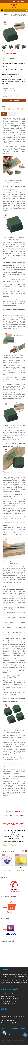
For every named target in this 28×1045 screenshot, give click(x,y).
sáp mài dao (20, 844)
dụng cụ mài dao (12, 845)
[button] (26, 11)
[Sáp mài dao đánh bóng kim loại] (14, 5)
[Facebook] (4, 109)
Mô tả (4, 114)
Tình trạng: (5, 88)
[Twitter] (9, 109)
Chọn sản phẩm (14, 100)
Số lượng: (5, 96)
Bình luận (11, 114)
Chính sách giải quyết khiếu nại (8, 1001)
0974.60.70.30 (23, 1)
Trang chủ (7, 14)
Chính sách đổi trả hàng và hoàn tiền (9, 999)
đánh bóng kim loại (11, 844)
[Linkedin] (13, 109)
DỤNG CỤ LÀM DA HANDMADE (18, 14)
